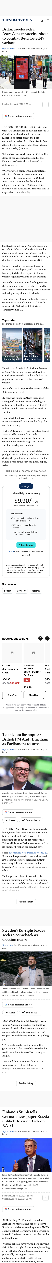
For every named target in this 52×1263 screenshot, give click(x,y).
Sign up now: (8, 48)
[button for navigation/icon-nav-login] (42, 20)
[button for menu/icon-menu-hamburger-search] (48, 20)
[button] (42, 20)
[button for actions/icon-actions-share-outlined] (45, 104)
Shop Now (12, 695)
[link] (17, 20)
